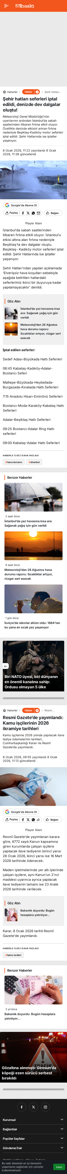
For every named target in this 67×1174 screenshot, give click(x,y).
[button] (37, 91)
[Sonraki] (61, 666)
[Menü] (6, 6)
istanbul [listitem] (34, 462)
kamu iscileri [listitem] (13, 955)
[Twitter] (33, 1107)
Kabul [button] (59, 1167)
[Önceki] (6, 666)
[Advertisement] (33, 48)
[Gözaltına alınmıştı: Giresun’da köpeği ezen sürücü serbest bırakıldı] (33, 1057)
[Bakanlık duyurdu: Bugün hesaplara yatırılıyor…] (33, 914)
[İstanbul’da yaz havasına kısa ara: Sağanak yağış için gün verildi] (33, 313)
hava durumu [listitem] (13, 462)
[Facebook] (21, 1107)
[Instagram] (45, 1107)
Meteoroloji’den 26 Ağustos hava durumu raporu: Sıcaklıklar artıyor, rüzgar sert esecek (28, 574)
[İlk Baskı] (24, 5)
